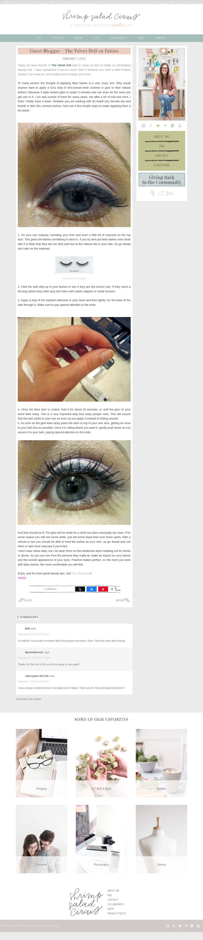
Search (161, 38)
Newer (120, 600)
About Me (161, 137)
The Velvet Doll (61, 65)
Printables (118, 38)
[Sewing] (161, 838)
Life (96, 38)
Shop (140, 38)
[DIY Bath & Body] (101, 762)
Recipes (58, 38)
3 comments (50, 589)
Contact (162, 156)
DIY (39, 38)
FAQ (161, 146)
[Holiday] (161, 762)
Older (28, 600)
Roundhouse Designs (49, 925)
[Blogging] (41, 762)
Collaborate (116, 904)
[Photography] (101, 838)
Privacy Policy (117, 913)
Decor (79, 38)
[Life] (41, 838)
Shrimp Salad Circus (19, 925)
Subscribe (162, 165)
